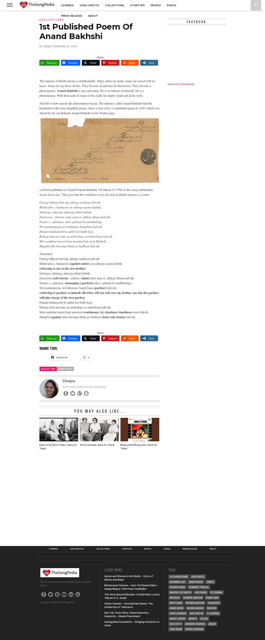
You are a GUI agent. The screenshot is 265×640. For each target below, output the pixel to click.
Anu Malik (175, 597)
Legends (67, 5)
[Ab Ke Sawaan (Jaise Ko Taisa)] (99, 440)
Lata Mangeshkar (179, 576)
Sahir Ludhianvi (178, 613)
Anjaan (212, 623)
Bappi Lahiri (176, 602)
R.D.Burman (216, 592)
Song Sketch (89, 5)
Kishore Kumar (177, 587)
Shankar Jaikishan (192, 597)
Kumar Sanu (212, 597)
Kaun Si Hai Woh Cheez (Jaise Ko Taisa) (58, 447)
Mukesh (193, 618)
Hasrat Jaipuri (177, 618)
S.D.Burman (213, 613)
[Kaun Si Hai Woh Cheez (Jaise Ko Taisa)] (58, 440)
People (156, 5)
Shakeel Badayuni (194, 629)
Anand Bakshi (66, 368)
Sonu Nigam (176, 629)
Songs (171, 5)
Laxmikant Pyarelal (199, 587)
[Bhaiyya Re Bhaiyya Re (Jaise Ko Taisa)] (139, 440)
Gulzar (204, 618)
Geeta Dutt (176, 623)
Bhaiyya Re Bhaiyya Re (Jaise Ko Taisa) (138, 447)
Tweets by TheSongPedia (180, 84)
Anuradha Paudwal (195, 623)
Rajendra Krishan (195, 602)
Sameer (210, 581)
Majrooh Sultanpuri (180, 592)
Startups (137, 5)
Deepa (47, 46)
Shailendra (214, 602)
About (93, 15)
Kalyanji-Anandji (195, 608)
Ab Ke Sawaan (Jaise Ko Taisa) (97, 445)
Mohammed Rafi (177, 581)
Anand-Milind (176, 608)
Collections (114, 5)
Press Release (71, 15)
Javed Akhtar (196, 613)
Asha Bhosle (197, 576)
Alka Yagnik (201, 592)
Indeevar (211, 608)
